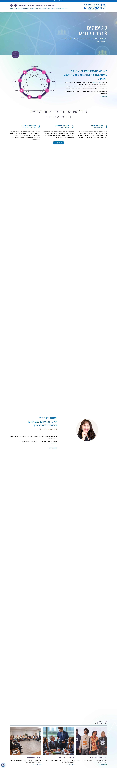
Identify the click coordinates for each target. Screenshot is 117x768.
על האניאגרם (65, 8)
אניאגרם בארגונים (46, 8)
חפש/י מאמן (31, 5)
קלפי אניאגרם (51, 5)
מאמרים (32, 8)
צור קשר (11, 8)
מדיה (19, 8)
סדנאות (53, 8)
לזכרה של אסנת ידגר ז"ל (58, 0)
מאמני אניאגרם (38, 8)
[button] (3, 765)
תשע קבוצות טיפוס (97, 82)
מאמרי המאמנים (25, 8)
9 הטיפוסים (58, 8)
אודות (16, 8)
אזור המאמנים (22, 5)
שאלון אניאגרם (39, 5)
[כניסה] (11, 5)
